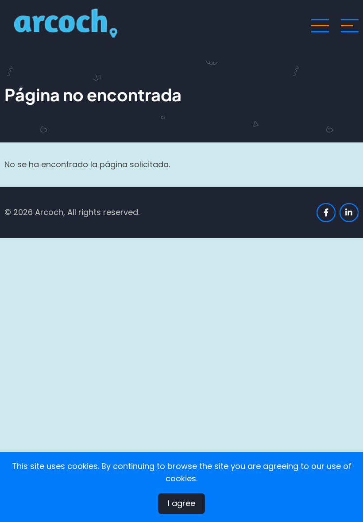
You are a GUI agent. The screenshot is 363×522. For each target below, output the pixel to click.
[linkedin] (349, 212)
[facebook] (326, 212)
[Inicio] (68, 25)
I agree (181, 503)
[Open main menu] (320, 25)
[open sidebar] (350, 25)
